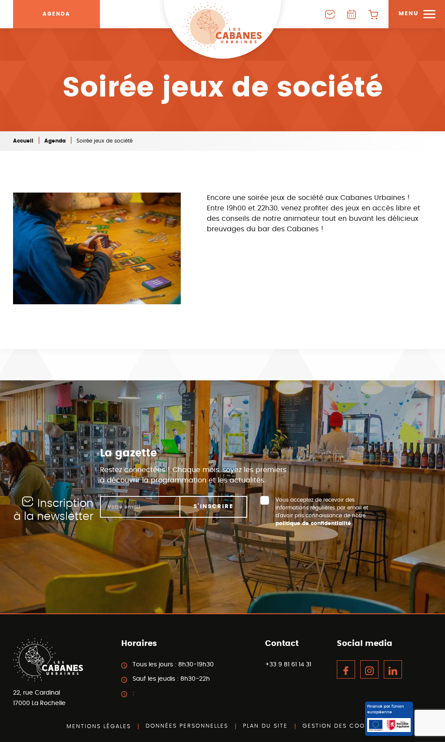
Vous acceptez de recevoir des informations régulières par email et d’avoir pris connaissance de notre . (322, 511)
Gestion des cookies (340, 726)
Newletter (330, 14)
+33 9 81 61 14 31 (288, 665)
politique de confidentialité (313, 523)
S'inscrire (213, 506)
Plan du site (265, 726)
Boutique (373, 14)
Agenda (56, 14)
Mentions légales (98, 726)
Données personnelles (187, 726)
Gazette (351, 14)
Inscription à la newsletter (53, 510)
